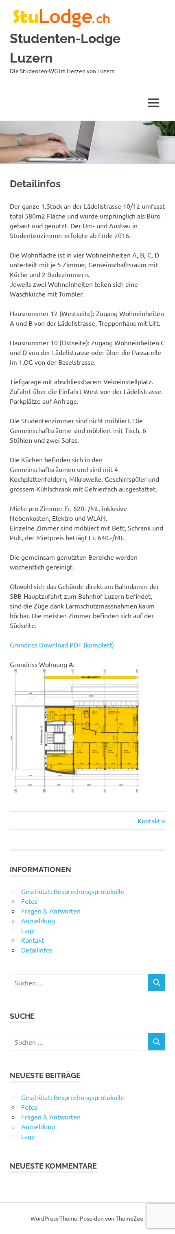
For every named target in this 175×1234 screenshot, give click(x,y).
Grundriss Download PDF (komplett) (62, 645)
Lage (28, 930)
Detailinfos (36, 950)
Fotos (29, 901)
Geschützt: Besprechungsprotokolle (72, 891)
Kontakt (150, 820)
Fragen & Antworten (51, 911)
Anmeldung (38, 920)
